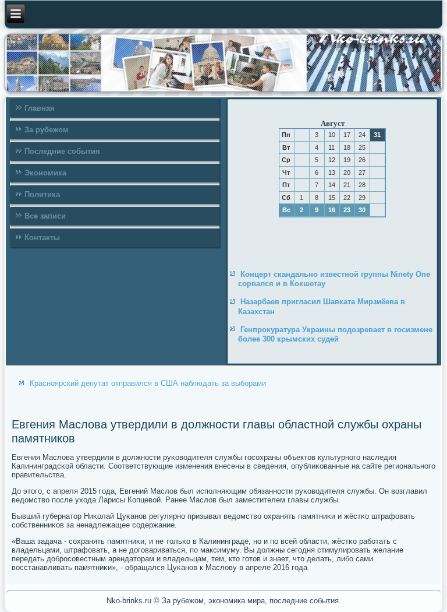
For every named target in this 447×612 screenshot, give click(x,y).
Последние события (62, 151)
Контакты (42, 237)
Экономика (45, 172)
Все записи (45, 216)
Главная (39, 108)
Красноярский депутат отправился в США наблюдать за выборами (148, 383)
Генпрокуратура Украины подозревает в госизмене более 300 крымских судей (335, 334)
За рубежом (46, 129)
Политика (42, 194)
